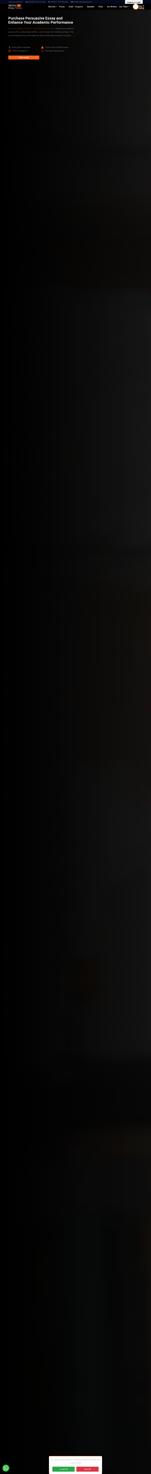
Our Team (123, 7)
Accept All (64, 1469)
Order (71, 7)
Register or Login (134, 2)
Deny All (87, 1469)
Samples (90, 7)
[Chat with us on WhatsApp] (5, 1468)
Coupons (79, 7)
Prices (62, 7)
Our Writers (112, 7)
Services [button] (51, 7)
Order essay (24, 57)
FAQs (100, 7)
